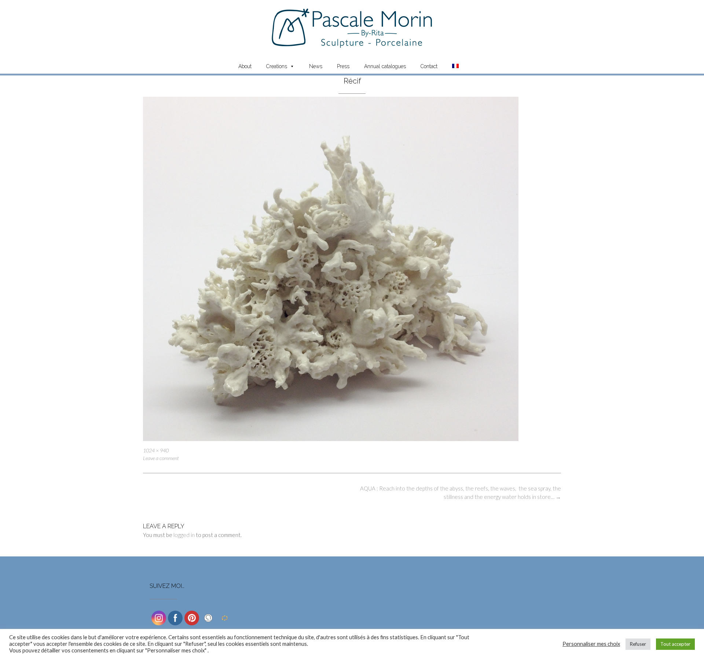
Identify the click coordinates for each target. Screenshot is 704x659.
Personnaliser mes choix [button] (591, 644)
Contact (429, 66)
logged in (184, 535)
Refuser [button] (638, 644)
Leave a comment (161, 458)
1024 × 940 (156, 450)
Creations (276, 66)
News (315, 66)
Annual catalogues (385, 66)
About (245, 66)
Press (343, 66)
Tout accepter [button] (675, 644)
